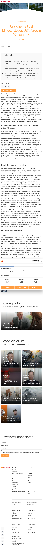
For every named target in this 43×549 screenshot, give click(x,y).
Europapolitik (15, 488)
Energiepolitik (15, 482)
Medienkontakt (31, 492)
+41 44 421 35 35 (16, 520)
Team (29, 477)
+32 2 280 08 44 (15, 532)
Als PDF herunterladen (7, 90)
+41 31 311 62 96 (31, 518)
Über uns (30, 473)
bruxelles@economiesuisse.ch (18, 531)
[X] (5, 86)
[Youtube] (2, 544)
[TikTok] (2, 535)
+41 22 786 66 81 (31, 532)
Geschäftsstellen (31, 490)
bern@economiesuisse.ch (33, 517)
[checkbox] (1, 450)
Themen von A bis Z (16, 481)
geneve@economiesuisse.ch (33, 531)
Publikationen (15, 469)
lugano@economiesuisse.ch (18, 543)
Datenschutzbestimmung (16, 502)
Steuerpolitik (15, 484)
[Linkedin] (9, 86)
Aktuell (2, 46)
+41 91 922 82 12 (15, 544)
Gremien (30, 479)
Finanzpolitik (15, 486)
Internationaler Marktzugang (18, 491)
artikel (9, 46)
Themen (14, 478)
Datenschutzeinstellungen (32, 502)
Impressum (37, 452)
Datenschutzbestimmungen (28, 452)
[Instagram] (2, 528)
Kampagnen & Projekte (17, 473)
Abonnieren (5, 455)
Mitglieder (30, 481)
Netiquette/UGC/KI (30, 504)
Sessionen (14, 471)
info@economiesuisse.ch (17, 518)
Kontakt (30, 488)
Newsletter (30, 467)
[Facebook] (2, 86)
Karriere (29, 482)
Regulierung (15, 490)
